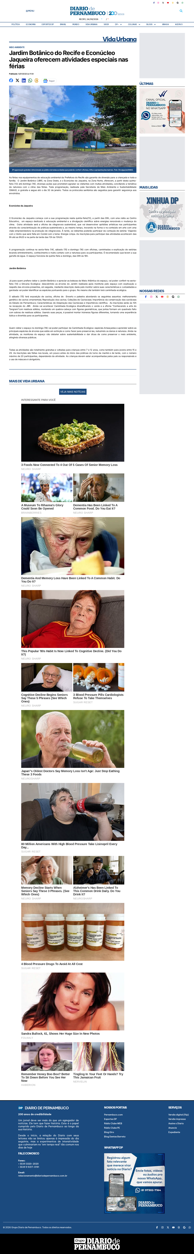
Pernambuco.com (113, 1114)
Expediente (174, 1132)
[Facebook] (155, 3)
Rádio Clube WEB (113, 1123)
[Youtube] (168, 3)
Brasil (63, 24)
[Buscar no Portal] (181, 11)
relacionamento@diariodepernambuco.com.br (42, 1175)
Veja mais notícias (72, 391)
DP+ (116, 24)
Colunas (132, 24)
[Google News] (178, 3)
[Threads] (173, 3)
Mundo (75, 24)
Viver (106, 24)
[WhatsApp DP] (182, 3)
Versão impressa (177, 1119)
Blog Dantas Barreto (114, 1136)
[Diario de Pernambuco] (97, 10)
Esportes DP (48, 24)
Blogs (149, 24)
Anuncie (172, 1128)
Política (16, 24)
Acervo (178, 24)
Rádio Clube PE (112, 1128)
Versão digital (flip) (178, 1114)
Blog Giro (109, 1132)
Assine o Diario (176, 1123)
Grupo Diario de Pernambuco (26, 1227)
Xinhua (165, 24)
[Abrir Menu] (27, 10)
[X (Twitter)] (163, 3)
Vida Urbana (91, 24)
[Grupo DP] (97, 1244)
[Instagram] (158, 3)
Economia (30, 24)
